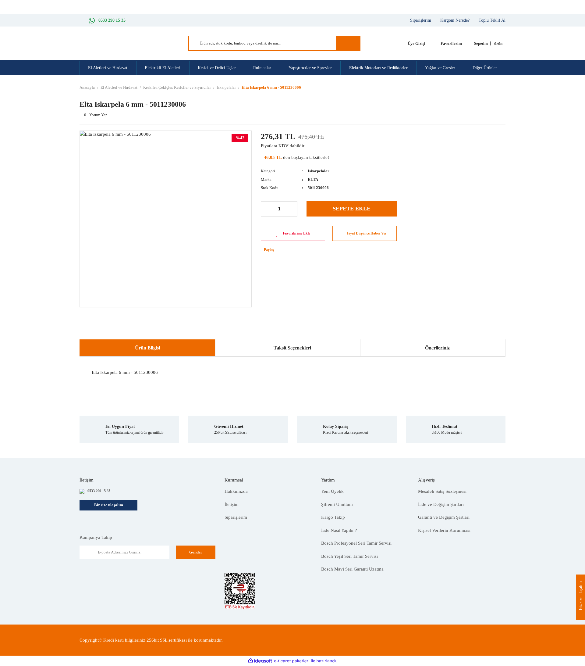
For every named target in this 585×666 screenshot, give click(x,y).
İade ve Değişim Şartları (441, 504)
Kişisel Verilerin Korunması (444, 530)
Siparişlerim (420, 20)
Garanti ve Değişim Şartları (444, 517)
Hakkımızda (236, 491)
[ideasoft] (260, 660)
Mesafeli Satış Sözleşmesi (442, 491)
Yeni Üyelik (332, 491)
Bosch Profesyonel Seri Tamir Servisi (356, 543)
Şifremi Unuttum (337, 504)
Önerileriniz (437, 347)
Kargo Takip (333, 517)
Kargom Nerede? (455, 20)
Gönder (195, 552)
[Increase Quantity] (292, 209)
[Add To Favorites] (293, 233)
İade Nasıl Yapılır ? (339, 530)
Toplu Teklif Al (492, 20)
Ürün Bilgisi (147, 347)
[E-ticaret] (292, 660)
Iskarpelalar (318, 171)
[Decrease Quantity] (265, 209)
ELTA (313, 179)
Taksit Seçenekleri (292, 347)
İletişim (232, 504)
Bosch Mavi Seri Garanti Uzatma (352, 569)
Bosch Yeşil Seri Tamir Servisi (349, 556)
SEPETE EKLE (351, 209)
